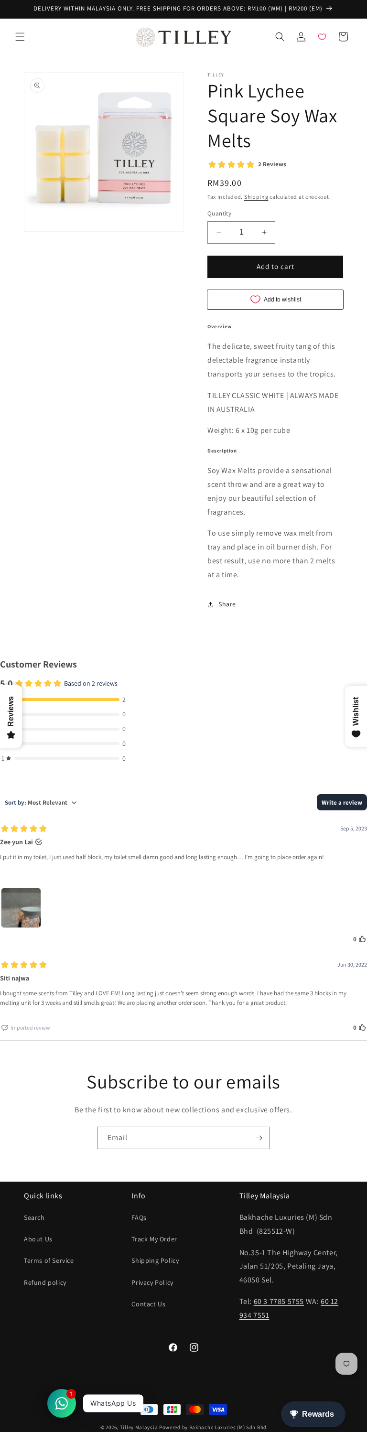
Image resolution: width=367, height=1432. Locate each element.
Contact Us (148, 1304)
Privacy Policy (152, 1282)
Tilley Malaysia (139, 1427)
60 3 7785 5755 (279, 1301)
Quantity (219, 213)
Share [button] (227, 604)
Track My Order (154, 1239)
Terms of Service (49, 1260)
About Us (38, 1239)
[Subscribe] (258, 1138)
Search (34, 1217)
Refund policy (45, 1282)
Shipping (256, 196)
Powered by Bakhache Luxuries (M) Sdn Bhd (213, 1427)
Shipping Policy (155, 1260)
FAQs (138, 1217)
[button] (20, 36)
